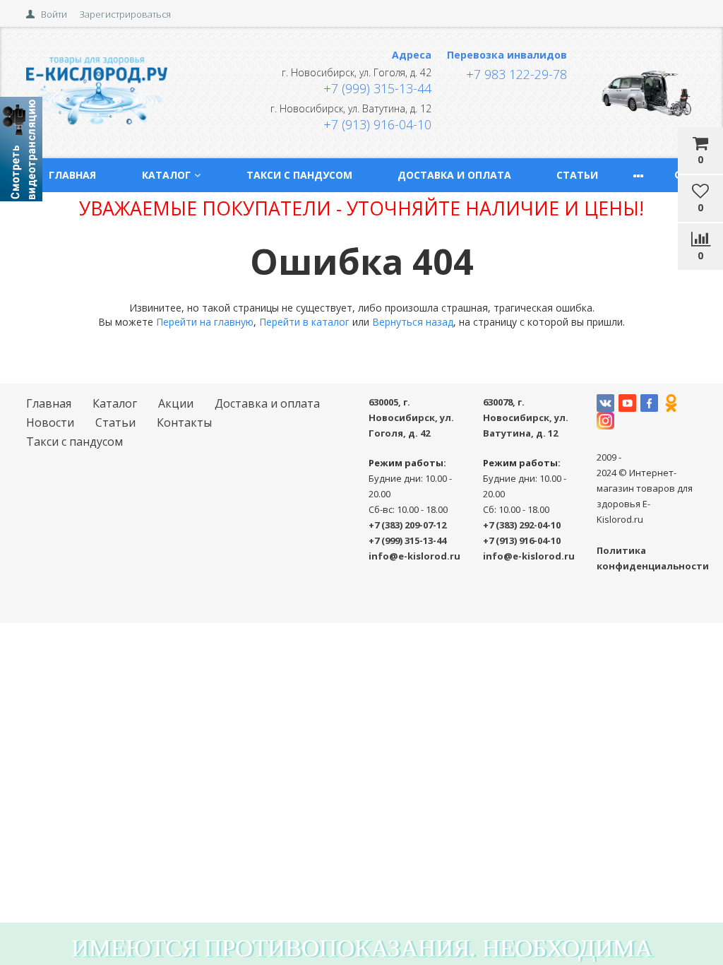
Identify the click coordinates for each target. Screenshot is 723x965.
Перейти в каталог (304, 321)
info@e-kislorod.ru (414, 556)
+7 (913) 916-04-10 (377, 124)
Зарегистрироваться (125, 14)
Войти (54, 14)
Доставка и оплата (454, 175)
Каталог (166, 175)
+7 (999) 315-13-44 (377, 88)
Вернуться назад (412, 321)
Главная (72, 175)
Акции (175, 403)
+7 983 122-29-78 (516, 74)
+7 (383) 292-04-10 (522, 525)
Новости (50, 422)
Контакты (184, 422)
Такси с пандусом (299, 175)
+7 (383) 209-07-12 (407, 525)
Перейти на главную (204, 321)
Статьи (577, 175)
